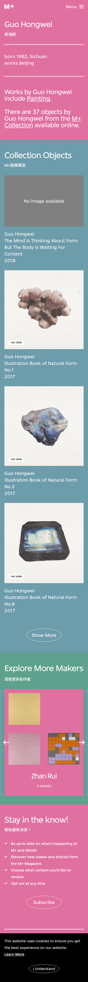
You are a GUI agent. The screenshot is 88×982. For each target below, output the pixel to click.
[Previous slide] (6, 742)
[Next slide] (82, 742)
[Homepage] (9, 6)
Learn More (14, 954)
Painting (38, 98)
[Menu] (81, 6)
